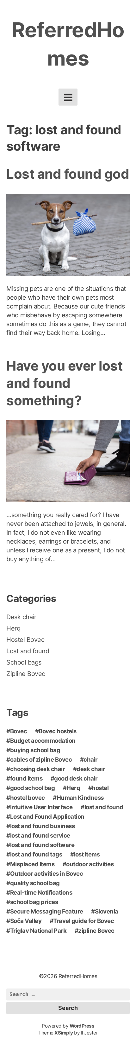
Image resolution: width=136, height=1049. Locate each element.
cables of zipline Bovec (41, 759)
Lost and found (27, 651)
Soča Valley (26, 921)
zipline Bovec (96, 930)
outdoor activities (90, 864)
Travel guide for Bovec (83, 921)
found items (26, 778)
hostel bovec (27, 797)
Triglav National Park (38, 930)
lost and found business (42, 826)
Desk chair (21, 617)
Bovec (18, 731)
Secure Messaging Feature (46, 911)
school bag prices (34, 902)
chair (90, 759)
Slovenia (106, 911)
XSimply (63, 1033)
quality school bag (35, 883)
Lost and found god (67, 174)
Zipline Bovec (25, 673)
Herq (13, 628)
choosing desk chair (37, 769)
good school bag (32, 788)
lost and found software (42, 845)
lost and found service (40, 835)
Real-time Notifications (41, 892)
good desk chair (76, 778)
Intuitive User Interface (41, 807)
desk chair (91, 769)
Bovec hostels (58, 731)
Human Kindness (80, 797)
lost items (87, 854)
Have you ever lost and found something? (64, 383)
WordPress (82, 1026)
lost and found (103, 807)
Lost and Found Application (47, 816)
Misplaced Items (32, 864)
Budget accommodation (43, 740)
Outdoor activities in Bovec (46, 873)
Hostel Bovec (25, 639)
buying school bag (35, 750)
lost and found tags (36, 854)
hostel (100, 788)
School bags (23, 662)
